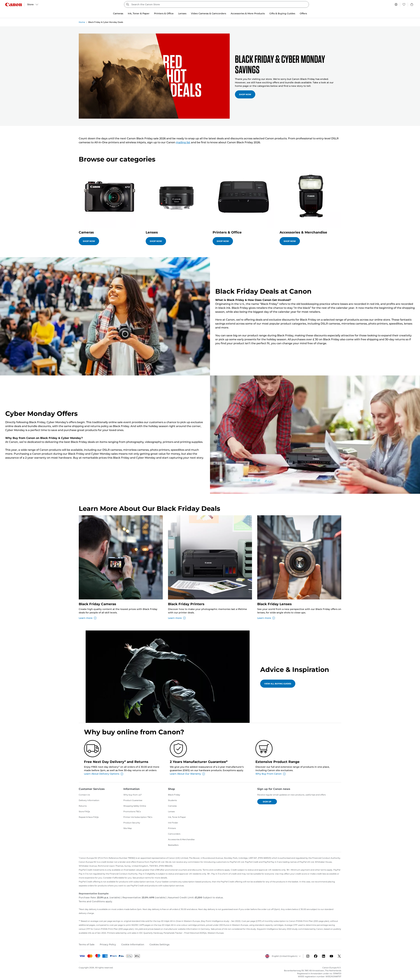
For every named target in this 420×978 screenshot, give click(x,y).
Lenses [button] (182, 13)
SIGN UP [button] (267, 801)
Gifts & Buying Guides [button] (282, 13)
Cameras (172, 806)
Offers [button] (303, 13)
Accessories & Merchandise (181, 839)
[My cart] (412, 4)
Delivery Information (89, 800)
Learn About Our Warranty (185, 773)
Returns (83, 806)
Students (172, 800)
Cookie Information (132, 944)
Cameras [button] (118, 13)
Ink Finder (173, 822)
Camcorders (174, 834)
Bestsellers (173, 845)
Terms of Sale (86, 944)
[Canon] (13, 4)
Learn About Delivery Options (101, 773)
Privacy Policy (108, 944)
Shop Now (245, 94)
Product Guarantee (132, 800)
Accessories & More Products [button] (248, 13)
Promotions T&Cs (132, 811)
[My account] (396, 4)
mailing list (183, 142)
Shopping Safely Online (134, 806)
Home (82, 22)
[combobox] (216, 4)
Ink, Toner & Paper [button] (138, 13)
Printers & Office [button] (164, 13)
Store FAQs (84, 811)
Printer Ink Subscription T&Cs (137, 817)
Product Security (131, 822)
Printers (172, 828)
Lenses (171, 811)
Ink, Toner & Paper (177, 817)
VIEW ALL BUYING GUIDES (277, 683)
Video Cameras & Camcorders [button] (208, 13)
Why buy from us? (132, 794)
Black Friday (174, 794)
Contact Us (84, 794)
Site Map (127, 828)
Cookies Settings (159, 944)
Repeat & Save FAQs (89, 817)
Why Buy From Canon (268, 773)
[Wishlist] (404, 4)
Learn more (86, 618)
